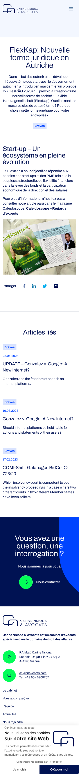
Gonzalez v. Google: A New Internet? (38, 418)
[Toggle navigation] (71, 8)
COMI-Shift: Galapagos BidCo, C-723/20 (35, 470)
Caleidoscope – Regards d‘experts (34, 211)
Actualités (9, 714)
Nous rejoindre (13, 722)
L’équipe (8, 706)
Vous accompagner (16, 698)
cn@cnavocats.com (33, 673)
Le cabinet (10, 690)
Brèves (39, 126)
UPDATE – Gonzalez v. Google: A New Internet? (35, 367)
